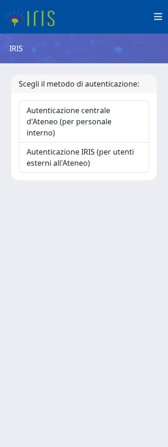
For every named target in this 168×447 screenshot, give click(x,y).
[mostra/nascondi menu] (158, 16)
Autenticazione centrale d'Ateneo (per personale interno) (69, 121)
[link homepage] (34, 17)
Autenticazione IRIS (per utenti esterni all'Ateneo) (80, 157)
